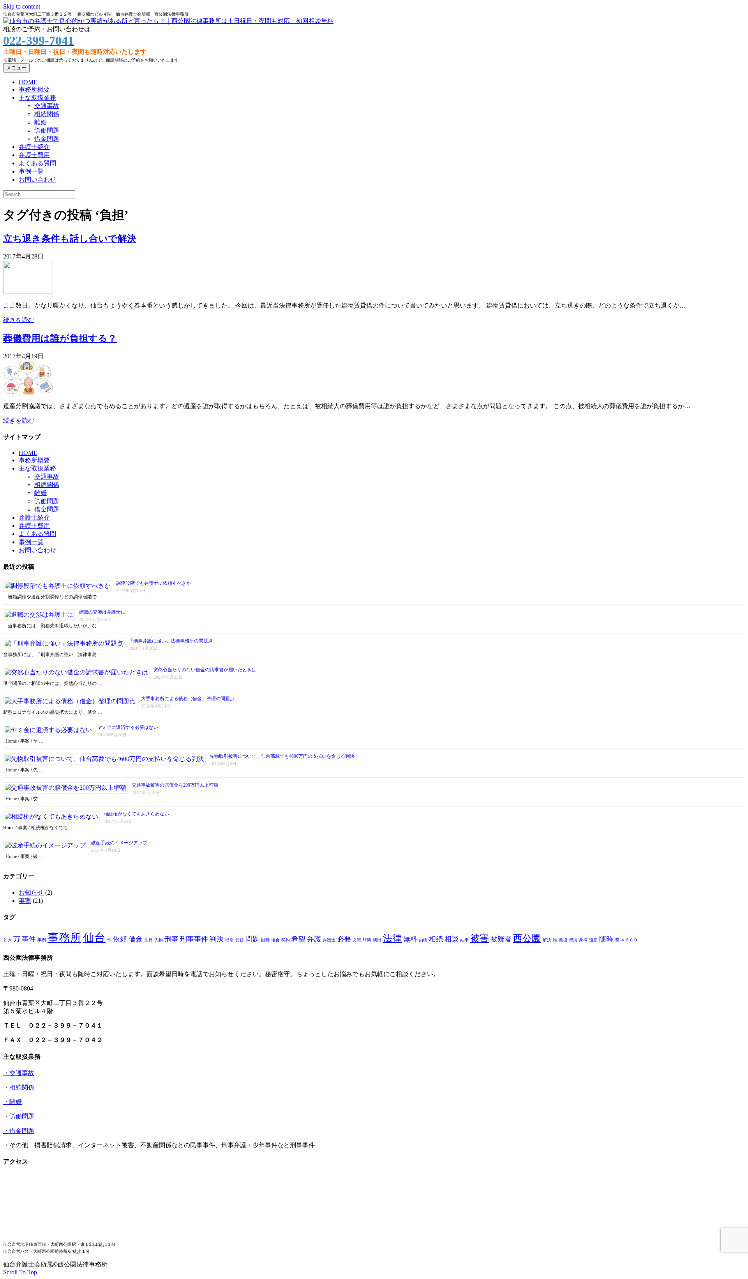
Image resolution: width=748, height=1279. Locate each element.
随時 (606, 939)
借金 (136, 939)
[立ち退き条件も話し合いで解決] (28, 291)
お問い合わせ (37, 179)
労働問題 (46, 130)
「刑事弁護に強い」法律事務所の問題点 (171, 641)
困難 (265, 940)
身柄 (583, 940)
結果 (464, 940)
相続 (436, 939)
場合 (275, 940)
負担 (563, 940)
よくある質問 (37, 163)
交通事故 (46, 106)
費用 (573, 940)
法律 (392, 938)
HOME (28, 82)
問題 (252, 939)
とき (7, 940)
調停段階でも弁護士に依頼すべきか (153, 583)
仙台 (94, 937)
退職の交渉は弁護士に (102, 612)
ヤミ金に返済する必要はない (127, 727)
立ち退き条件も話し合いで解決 (69, 239)
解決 (547, 940)
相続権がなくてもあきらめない (136, 814)
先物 (158, 940)
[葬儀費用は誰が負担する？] (28, 392)
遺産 (593, 940)
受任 (239, 940)
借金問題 (46, 138)
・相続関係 (18, 1087)
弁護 (314, 939)
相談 (452, 939)
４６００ (629, 940)
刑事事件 (194, 939)
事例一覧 (31, 171)
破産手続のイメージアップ (119, 843)
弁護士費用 (34, 155)
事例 (41, 940)
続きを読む (18, 320)
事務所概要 (34, 89)
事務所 (64, 937)
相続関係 (46, 114)
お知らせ (31, 892)
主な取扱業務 (37, 97)
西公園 (527, 938)
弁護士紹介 (34, 146)
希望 (298, 939)
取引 (229, 940)
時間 (367, 940)
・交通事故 (18, 1073)
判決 (217, 939)
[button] (20, 1272)
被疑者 (501, 939)
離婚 (40, 122)
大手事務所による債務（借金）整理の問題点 (188, 698)
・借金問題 (18, 1130)
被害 (479, 938)
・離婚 (12, 1102)
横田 (377, 940)
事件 (29, 939)
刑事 (171, 939)
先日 (148, 940)
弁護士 (329, 940)
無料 (410, 939)
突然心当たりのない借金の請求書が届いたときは (204, 669)
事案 (25, 900)
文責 (357, 940)
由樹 (423, 940)
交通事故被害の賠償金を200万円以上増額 (175, 785)
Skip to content (21, 6)
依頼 (120, 939)
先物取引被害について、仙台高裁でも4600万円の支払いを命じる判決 (282, 756)
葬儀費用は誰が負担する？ (60, 338)
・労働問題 (18, 1116)
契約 (285, 940)
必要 (344, 939)
